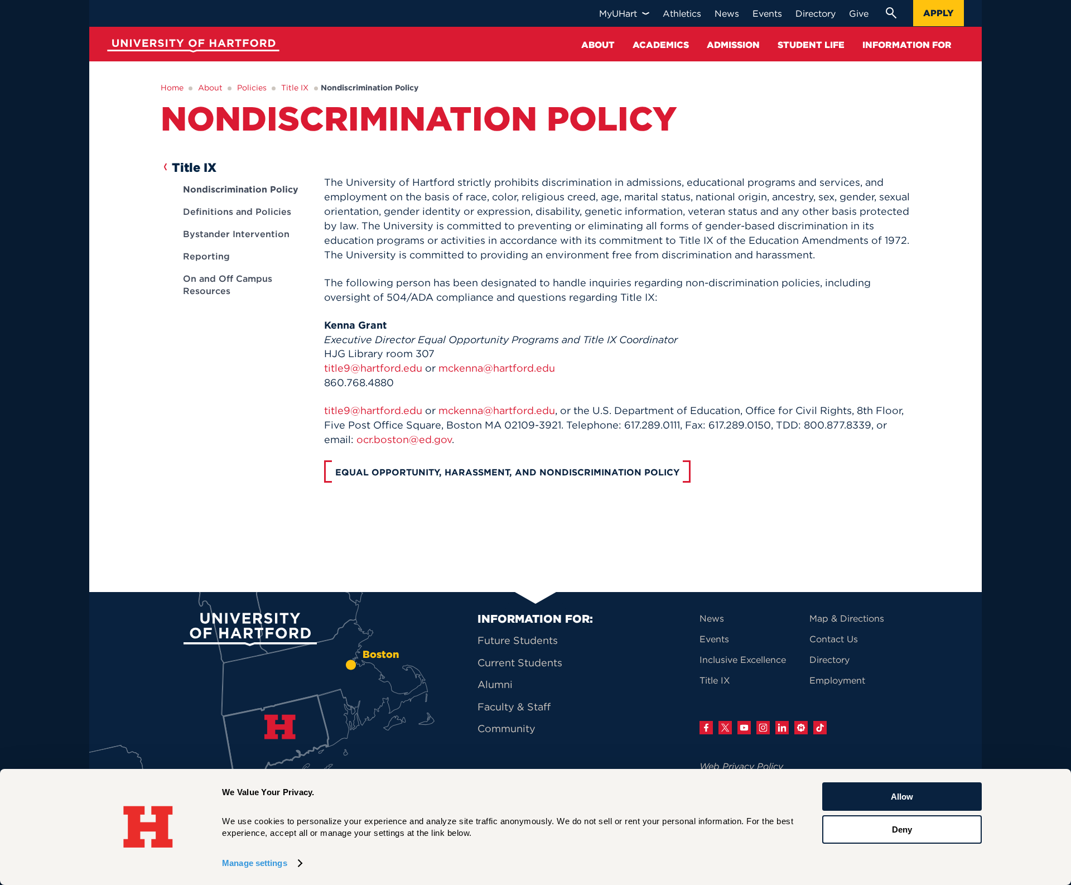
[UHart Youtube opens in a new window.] (744, 727)
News (711, 618)
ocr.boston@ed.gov (404, 439)
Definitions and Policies (237, 211)
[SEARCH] (891, 12)
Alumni (495, 684)
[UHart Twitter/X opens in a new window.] (725, 727)
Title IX (294, 88)
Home (172, 88)
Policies (252, 88)
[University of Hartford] (190, 47)
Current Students (519, 662)
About (210, 88)
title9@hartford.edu (373, 368)
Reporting (206, 256)
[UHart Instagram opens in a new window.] (763, 727)
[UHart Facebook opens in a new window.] (706, 727)
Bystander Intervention (236, 233)
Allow (902, 796)
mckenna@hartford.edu (496, 368)
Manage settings (254, 863)
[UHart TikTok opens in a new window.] (820, 727)
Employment (837, 680)
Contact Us (833, 638)
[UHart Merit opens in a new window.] (801, 727)
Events (714, 638)
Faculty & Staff (514, 706)
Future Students (517, 640)
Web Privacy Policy (741, 766)
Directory (829, 659)
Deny (902, 829)
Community (506, 728)
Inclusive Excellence (742, 659)
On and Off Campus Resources (227, 284)
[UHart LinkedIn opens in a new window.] (782, 727)
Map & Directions (846, 618)
